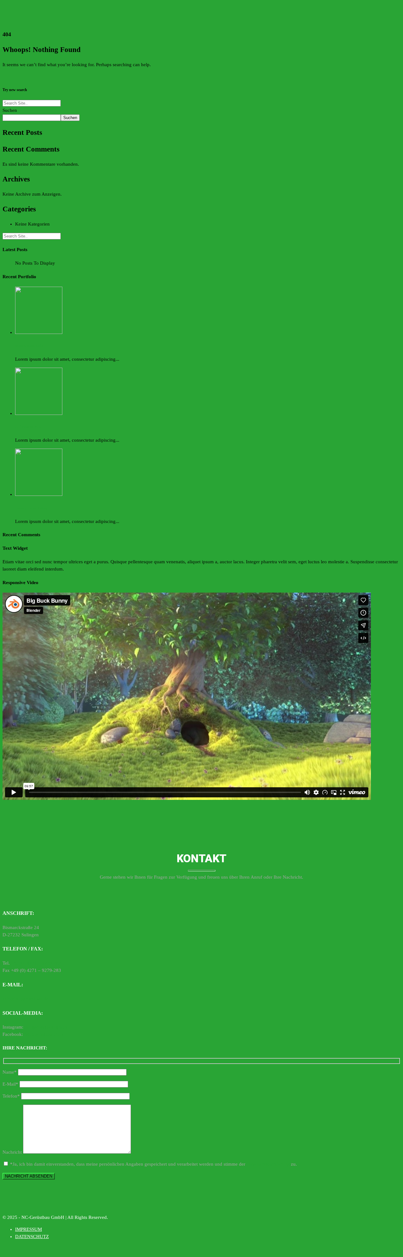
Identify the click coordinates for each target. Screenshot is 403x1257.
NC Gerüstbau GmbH (45, 1034)
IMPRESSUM (28, 1229)
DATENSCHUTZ (32, 1236)
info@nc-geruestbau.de (25, 998)
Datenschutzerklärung (268, 1164)
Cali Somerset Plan (28, 426)
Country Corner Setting (31, 508)
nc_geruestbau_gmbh (46, 1027)
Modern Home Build (29, 345)
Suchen (10, 110)
